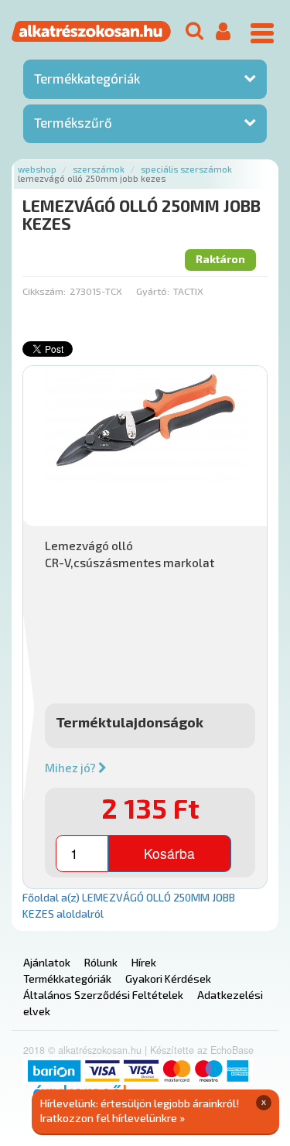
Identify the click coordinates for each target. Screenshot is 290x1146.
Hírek (143, 962)
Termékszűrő (73, 122)
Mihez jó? (71, 768)
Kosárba (169, 853)
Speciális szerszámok (186, 169)
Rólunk (101, 962)
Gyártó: (152, 291)
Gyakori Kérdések (168, 978)
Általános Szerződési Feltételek (103, 994)
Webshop (37, 169)
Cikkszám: (44, 291)
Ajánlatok (46, 962)
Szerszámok (99, 169)
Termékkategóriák (87, 78)
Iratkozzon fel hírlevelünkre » (112, 1117)
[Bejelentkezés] (223, 32)
